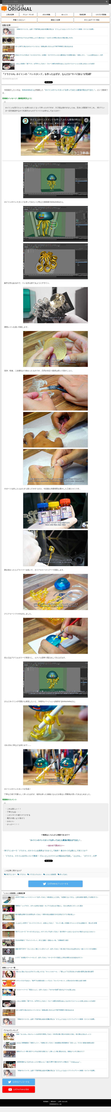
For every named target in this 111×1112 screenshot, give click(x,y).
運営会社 (53, 1101)
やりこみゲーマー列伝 (91, 20)
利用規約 (45, 1101)
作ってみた (63, 874)
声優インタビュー (19, 20)
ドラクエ (23, 874)
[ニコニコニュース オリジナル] (16, 8)
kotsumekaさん (28, 90)
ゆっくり (65, 14)
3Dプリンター (11, 874)
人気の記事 (10, 14)
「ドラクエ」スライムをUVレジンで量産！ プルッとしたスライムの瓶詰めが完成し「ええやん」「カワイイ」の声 (50, 856)
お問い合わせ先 (62, 1101)
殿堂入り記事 (55, 20)
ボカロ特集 (46, 14)
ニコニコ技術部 (50, 874)
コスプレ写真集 (101, 14)
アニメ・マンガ (28, 14)
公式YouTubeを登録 (21, 1089)
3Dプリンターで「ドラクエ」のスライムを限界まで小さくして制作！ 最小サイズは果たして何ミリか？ (46, 851)
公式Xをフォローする (20, 1082)
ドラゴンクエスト (35, 874)
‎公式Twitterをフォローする (57, 884)
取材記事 (83, 14)
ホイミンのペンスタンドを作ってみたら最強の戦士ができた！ (70, 90)
